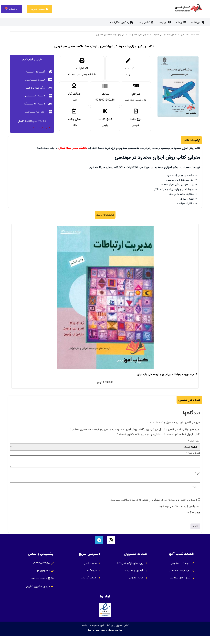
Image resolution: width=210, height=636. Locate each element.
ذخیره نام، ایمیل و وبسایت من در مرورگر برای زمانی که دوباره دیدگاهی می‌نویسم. (153, 500)
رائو (128, 74)
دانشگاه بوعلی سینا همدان (82, 74)
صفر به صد (94, 630)
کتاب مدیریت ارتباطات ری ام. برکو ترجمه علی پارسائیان (167, 374)
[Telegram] (99, 540)
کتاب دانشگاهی (187, 34)
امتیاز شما (194, 441)
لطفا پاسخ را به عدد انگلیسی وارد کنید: (179, 506)
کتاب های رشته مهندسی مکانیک (166, 34)
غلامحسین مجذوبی (135, 100)
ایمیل (196, 486)
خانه (197, 34)
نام (197, 473)
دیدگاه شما (193, 453)
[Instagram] (111, 540)
